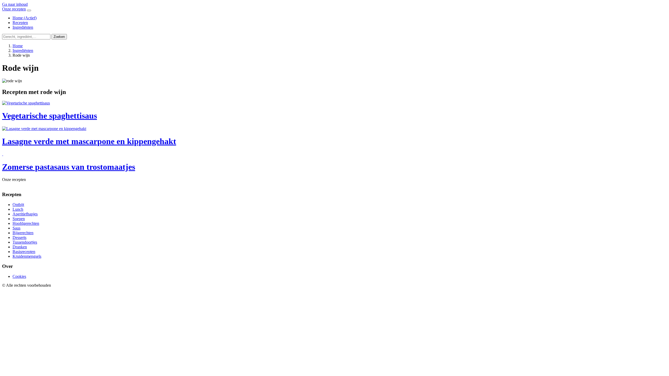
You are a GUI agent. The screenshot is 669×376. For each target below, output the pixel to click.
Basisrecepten (24, 251)
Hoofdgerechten (26, 223)
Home (25, 18)
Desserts (19, 237)
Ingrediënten (23, 27)
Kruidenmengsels (27, 256)
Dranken (20, 247)
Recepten (20, 22)
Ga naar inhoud (15, 4)
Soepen (19, 218)
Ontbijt (18, 204)
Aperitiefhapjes (25, 214)
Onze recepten (14, 9)
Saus (16, 228)
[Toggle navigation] (29, 10)
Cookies (19, 276)
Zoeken (59, 37)
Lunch (18, 209)
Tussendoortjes (25, 242)
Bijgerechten (23, 233)
